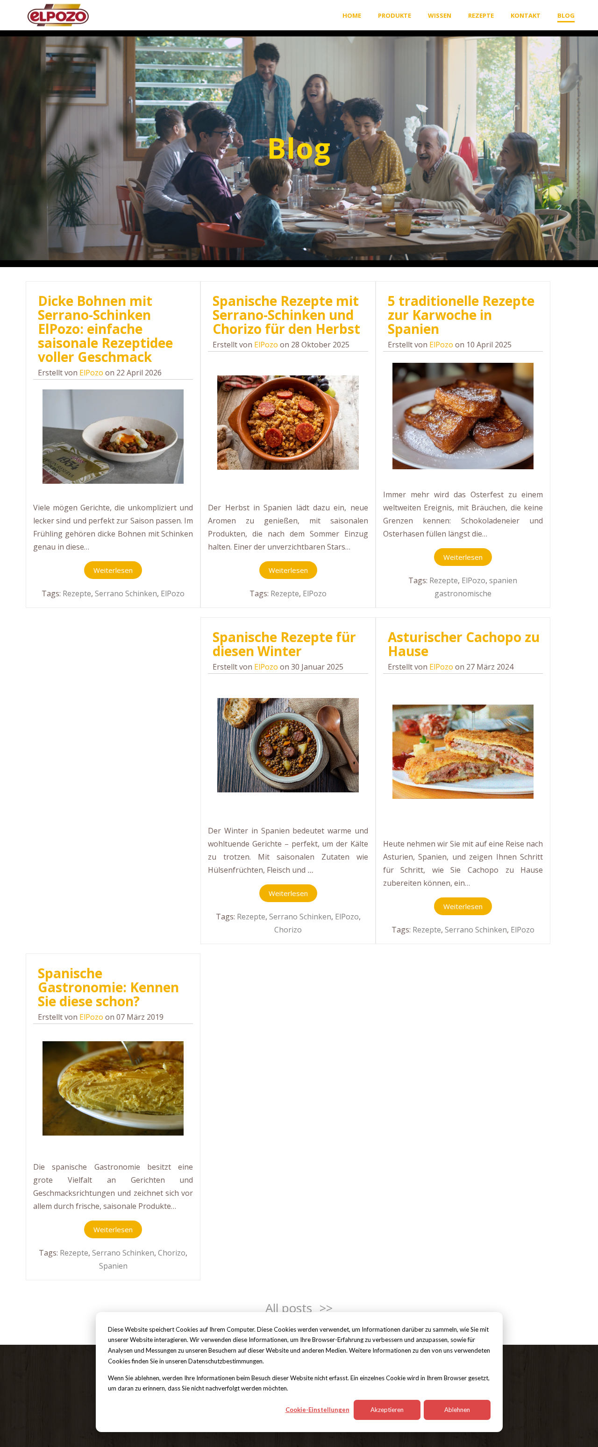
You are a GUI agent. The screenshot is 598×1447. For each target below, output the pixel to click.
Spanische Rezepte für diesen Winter (284, 644)
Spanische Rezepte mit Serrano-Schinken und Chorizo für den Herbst (286, 315)
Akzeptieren (387, 1409)
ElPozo (91, 372)
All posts (288, 1307)
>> (326, 1307)
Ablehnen (457, 1409)
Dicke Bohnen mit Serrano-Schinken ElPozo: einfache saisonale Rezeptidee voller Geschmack (105, 329)
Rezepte (77, 593)
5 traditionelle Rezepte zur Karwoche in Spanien (461, 315)
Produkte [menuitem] (394, 15)
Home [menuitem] (351, 15)
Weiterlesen (113, 570)
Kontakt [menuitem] (526, 15)
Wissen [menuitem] (439, 15)
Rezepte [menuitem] (481, 15)
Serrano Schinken (126, 593)
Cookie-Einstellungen (317, 1409)
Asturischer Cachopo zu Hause (464, 644)
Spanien (113, 1266)
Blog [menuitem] (566, 15)
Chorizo (288, 930)
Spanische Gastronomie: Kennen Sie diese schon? (108, 987)
